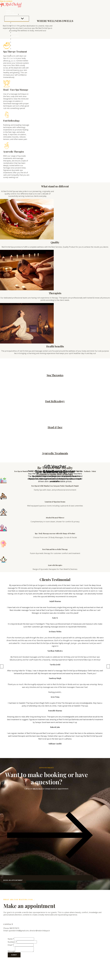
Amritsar (15, 46)
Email (10, 945)
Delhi (13, 52)
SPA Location (12, 15)
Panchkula (16, 23)
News (8, 66)
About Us (10, 13)
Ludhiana (15, 49)
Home (8, 11)
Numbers (12, 942)
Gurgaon (15, 27)
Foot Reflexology (55, 401)
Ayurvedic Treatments (55, 453)
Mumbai (14, 33)
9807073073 (37, 788)
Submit (14, 955)
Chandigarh (16, 39)
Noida (13, 56)
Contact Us (11, 64)
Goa (13, 30)
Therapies (10, 58)
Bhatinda (15, 36)
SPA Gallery (11, 60)
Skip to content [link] (6, 1)
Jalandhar (15, 43)
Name (11, 939)
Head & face (55, 427)
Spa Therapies (55, 375)
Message (11, 951)
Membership (11, 62)
